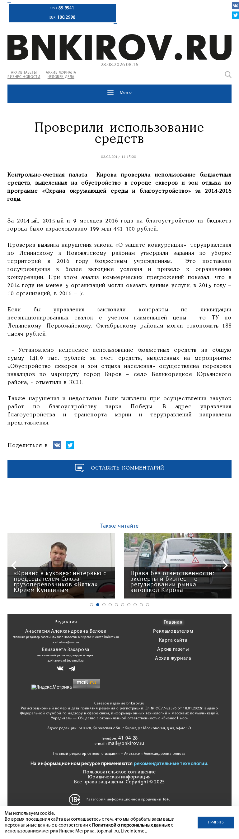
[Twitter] (235, 15)
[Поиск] (228, 74)
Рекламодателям (173, 631)
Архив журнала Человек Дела (61, 75)
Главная (173, 622)
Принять (216, 822)
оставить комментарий (127, 468)
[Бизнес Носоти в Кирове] (119, 59)
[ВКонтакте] (235, 5)
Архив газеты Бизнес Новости (23, 75)
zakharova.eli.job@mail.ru (66, 660)
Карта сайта (173, 640)
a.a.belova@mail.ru (66, 642)
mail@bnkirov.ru (126, 743)
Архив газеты (173, 649)
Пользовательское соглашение (119, 772)
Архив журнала (173, 658)
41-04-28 (128, 738)
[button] (91, 605)
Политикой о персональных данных (131, 825)
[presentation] (13, 565)
